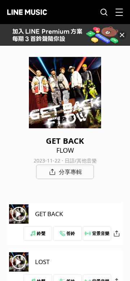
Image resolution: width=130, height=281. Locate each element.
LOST (42, 262)
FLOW (65, 150)
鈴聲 (41, 233)
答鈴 (70, 233)
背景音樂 (100, 233)
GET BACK (49, 214)
